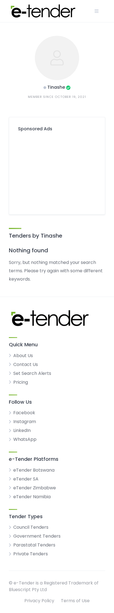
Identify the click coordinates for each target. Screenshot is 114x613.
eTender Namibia (32, 497)
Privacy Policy (39, 600)
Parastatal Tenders (34, 545)
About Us (23, 355)
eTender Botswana (34, 470)
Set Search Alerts (32, 373)
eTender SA (25, 479)
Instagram (24, 421)
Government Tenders (37, 536)
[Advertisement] (57, 170)
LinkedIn (22, 430)
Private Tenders (30, 554)
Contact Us (25, 364)
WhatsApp (25, 439)
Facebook (24, 412)
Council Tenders (30, 527)
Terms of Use (75, 600)
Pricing (20, 382)
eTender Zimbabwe (34, 488)
